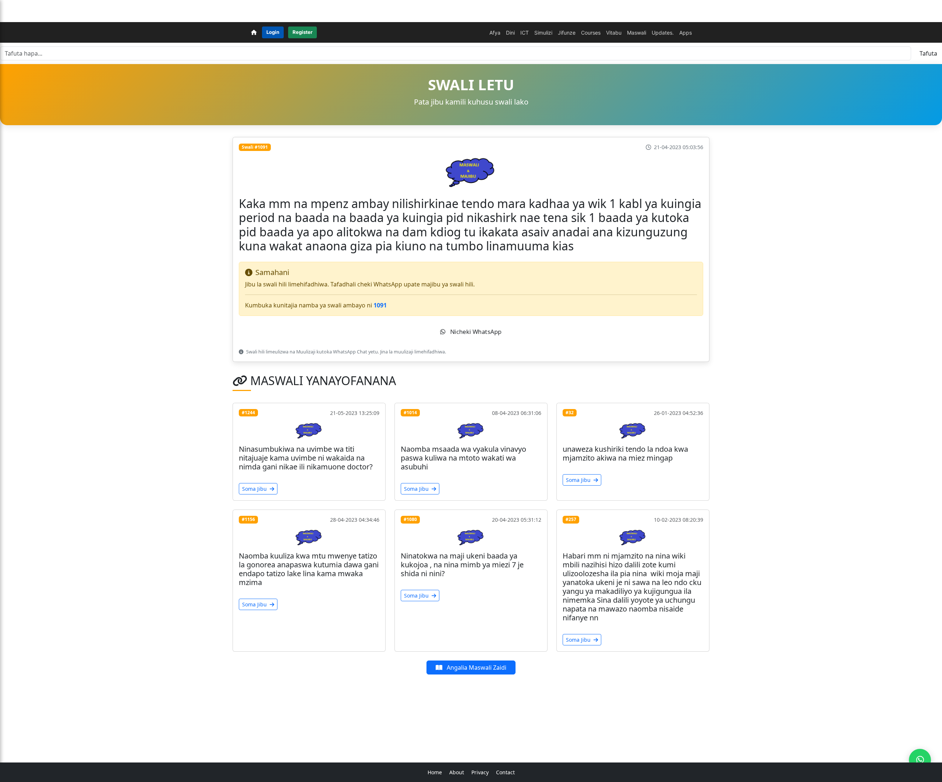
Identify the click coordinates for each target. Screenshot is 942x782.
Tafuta (928, 53)
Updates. (663, 32)
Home (435, 772)
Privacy (480, 772)
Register (302, 32)
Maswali (636, 32)
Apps (685, 32)
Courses (591, 32)
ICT (524, 32)
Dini (510, 32)
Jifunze (567, 32)
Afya (494, 32)
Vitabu (613, 32)
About (456, 772)
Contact (505, 772)
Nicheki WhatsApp (475, 332)
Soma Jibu (255, 488)
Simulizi (543, 32)
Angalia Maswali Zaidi (475, 667)
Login (272, 32)
